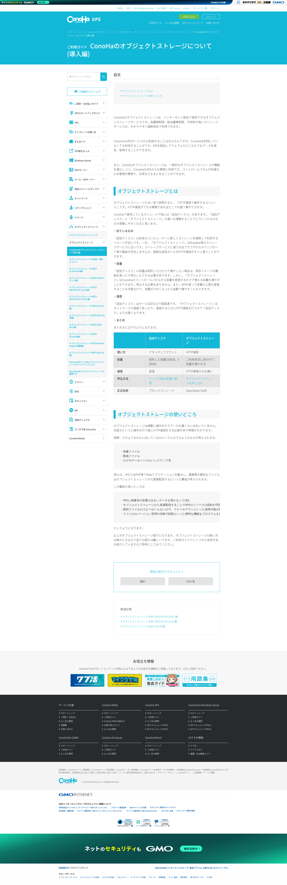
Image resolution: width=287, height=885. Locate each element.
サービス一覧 (200, 8)
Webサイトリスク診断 (138, 807)
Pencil (186, 8)
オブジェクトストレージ (150, 31)
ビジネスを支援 (108, 877)
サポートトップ (74, 31)
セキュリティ (122, 877)
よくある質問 (172, 22)
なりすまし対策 (167, 811)
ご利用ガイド (155, 22)
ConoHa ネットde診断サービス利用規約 (157, 769)
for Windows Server (144, 8)
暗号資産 (183, 877)
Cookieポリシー (184, 772)
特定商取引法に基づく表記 (83, 772)
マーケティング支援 (138, 877)
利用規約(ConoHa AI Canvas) (188, 769)
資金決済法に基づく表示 (107, 772)
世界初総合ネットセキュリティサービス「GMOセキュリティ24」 (83, 807)
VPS (128, 8)
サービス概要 (209, 772)
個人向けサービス (197, 877)
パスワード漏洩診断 (118, 807)
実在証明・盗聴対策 (66, 811)
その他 (209, 877)
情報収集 (162, 877)
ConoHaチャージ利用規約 (103, 769)
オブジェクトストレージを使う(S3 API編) (144, 626)
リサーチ (152, 877)
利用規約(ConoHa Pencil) (212, 769)
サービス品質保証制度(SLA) (130, 772)
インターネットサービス (68, 877)
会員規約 (62, 769)
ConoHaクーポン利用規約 (127, 769)
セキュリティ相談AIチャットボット (163, 807)
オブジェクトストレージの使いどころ (142, 95)
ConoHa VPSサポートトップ (101, 31)
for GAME (162, 8)
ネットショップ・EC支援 (89, 877)
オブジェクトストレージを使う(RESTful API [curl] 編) (150, 621)
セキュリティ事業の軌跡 (186, 810)
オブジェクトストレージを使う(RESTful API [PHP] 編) (150, 616)
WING (120, 8)
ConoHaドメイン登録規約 (79, 769)
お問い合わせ (213, 22)
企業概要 (197, 772)
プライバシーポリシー (166, 772)
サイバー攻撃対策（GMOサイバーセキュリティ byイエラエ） (100, 811)
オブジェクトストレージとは (138, 91)
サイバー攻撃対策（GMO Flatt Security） (142, 811)
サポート (215, 8)
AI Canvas (175, 8)
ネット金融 (173, 877)
